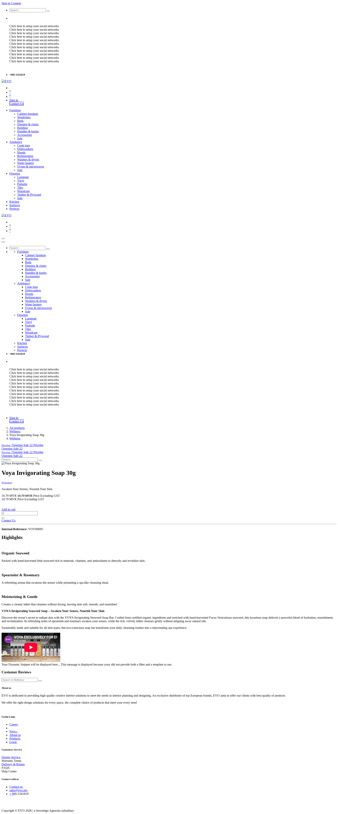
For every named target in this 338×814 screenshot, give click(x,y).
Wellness (14, 431)
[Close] (3, 242)
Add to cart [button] (8, 509)
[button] (22, 445)
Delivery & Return (13, 764)
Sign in (13, 100)
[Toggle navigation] (3, 238)
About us (15, 735)
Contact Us (16, 103)
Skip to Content (11, 3)
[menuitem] (15, 110)
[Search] (47, 11)
